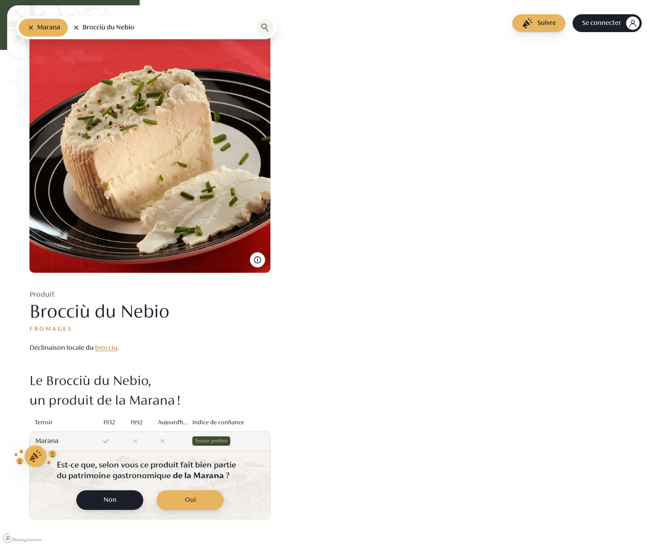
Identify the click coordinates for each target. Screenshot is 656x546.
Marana (48, 27)
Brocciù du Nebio (108, 27)
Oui (190, 500)
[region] (328, 273)
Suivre (546, 23)
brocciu (106, 348)
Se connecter (601, 23)
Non (110, 500)
